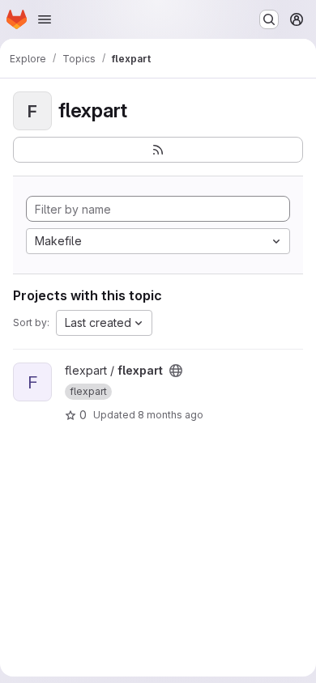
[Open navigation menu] (45, 19)
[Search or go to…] (269, 19)
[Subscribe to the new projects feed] (158, 150)
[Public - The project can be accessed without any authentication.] (175, 370)
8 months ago (170, 415)
